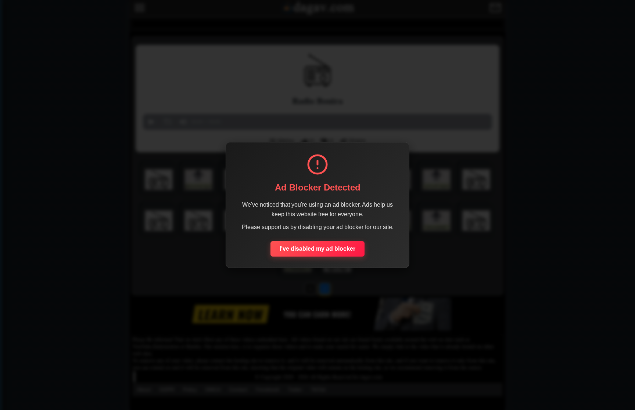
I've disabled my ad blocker (317, 249)
